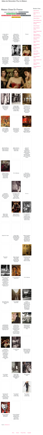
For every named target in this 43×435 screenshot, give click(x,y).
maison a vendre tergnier (16, 17)
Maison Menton (36, 10)
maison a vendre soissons (6, 15)
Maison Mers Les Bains (37, 13)
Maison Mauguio (36, 25)
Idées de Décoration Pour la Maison (14, 1)
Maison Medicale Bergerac (37, 64)
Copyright (29, 432)
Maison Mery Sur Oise (37, 16)
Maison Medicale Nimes (37, 57)
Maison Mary (36, 51)
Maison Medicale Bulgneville (37, 54)
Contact (17, 432)
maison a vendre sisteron (11, 13)
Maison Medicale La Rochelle (37, 23)
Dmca (13, 432)
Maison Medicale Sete (37, 20)
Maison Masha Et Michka (37, 48)
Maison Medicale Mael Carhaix (38, 32)
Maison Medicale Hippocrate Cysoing (37, 35)
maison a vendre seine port (23, 12)
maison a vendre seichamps (26, 15)
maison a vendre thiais (16, 15)
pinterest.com (7, 424)
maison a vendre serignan (21, 13)
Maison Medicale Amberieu (37, 38)
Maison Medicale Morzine (37, 45)
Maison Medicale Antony (37, 28)
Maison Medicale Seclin (37, 42)
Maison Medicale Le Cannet (37, 67)
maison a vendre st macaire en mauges (11, 12)
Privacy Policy (23, 432)
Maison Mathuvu (36, 18)
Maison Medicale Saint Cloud (38, 60)
